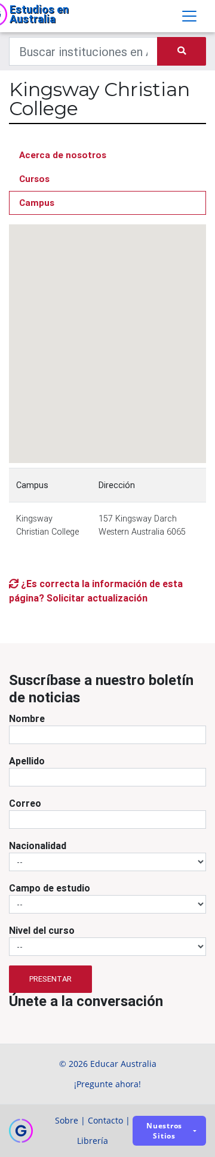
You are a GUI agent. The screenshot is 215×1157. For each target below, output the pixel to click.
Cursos (34, 178)
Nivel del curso (42, 930)
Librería (92, 1140)
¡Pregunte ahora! (107, 1084)
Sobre (66, 1120)
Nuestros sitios (164, 1131)
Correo (25, 803)
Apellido (27, 761)
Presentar (50, 979)
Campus (36, 202)
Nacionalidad (37, 845)
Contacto (105, 1120)
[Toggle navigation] (189, 16)
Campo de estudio (49, 888)
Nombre (27, 718)
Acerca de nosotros (62, 155)
